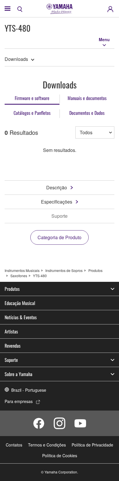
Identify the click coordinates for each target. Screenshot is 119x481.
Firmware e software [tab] (32, 98)
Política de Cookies (59, 455)
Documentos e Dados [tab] (87, 112)
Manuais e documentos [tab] (87, 98)
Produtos (95, 270)
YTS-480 (40, 275)
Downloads (16, 59)
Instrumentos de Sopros (64, 270)
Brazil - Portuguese (28, 390)
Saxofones (18, 275)
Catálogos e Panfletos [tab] (32, 112)
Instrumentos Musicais (22, 270)
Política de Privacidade (92, 445)
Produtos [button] (12, 288)
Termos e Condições (47, 445)
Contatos (14, 445)
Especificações (56, 201)
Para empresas (19, 401)
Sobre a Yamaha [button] (18, 374)
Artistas (11, 331)
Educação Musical (20, 303)
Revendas (13, 345)
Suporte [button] (11, 359)
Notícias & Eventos (21, 317)
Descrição (56, 187)
